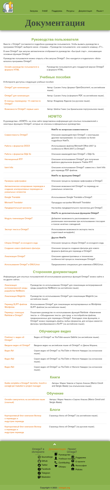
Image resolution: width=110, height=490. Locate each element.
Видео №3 (9, 366)
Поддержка (57, 10)
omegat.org (64, 487)
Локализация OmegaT (15, 256)
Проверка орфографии (15, 180)
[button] (100, 10)
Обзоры (62, 466)
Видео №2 (9, 358)
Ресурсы (70, 10)
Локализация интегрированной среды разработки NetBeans (16, 287)
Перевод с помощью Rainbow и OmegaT (14, 314)
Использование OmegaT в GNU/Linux (22, 264)
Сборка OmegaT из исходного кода (21, 242)
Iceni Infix (9, 167)
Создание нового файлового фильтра (22, 248)
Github (44, 460)
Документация (85, 10)
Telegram (45, 472)
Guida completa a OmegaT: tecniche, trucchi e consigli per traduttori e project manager (26, 384)
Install (44, 10)
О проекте (80, 461)
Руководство (64, 454)
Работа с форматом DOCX (17, 145)
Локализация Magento (15, 296)
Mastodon (46, 476)
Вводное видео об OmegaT (17, 345)
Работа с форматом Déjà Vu (18, 153)
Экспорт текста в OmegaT (17, 229)
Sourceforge (47, 456)
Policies (78, 469)
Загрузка (34, 10)
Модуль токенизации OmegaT (19, 218)
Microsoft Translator (14, 202)
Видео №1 (9, 350)
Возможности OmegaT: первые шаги (22, 108)
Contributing (64, 462)
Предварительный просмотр (18, 207)
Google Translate (12, 197)
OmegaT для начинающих (17, 87)
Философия (81, 465)
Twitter (44, 464)
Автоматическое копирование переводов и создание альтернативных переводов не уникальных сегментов (25, 189)
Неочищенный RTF (14, 159)
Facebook (46, 468)
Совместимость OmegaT (16, 134)
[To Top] (55, 444)
